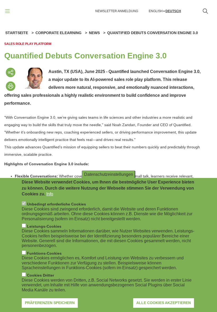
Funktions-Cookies (44, 253)
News (94, 33)
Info (49, 194)
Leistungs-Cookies (44, 226)
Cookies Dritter (40, 275)
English (156, 11)
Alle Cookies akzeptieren (163, 303)
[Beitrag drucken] (10, 86)
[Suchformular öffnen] (205, 11)
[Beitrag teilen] (10, 72)
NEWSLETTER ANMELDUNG (116, 11)
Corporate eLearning (58, 33)
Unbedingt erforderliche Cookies (56, 204)
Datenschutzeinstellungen (108, 174)
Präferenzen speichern (50, 303)
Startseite (16, 33)
